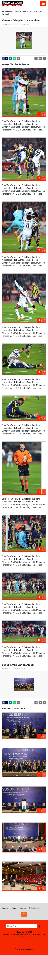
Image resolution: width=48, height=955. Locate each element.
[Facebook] (3, 58)
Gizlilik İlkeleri (34, 908)
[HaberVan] (12, 3)
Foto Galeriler (20, 12)
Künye (14, 908)
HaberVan (5, 908)
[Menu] (43, 4)
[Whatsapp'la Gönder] (14, 58)
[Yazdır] (18, 58)
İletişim (23, 908)
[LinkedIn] (10, 58)
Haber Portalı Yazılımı (26, 949)
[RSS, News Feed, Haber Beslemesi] (24, 914)
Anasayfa (8, 12)
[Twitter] (6, 58)
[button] (36, 58)
